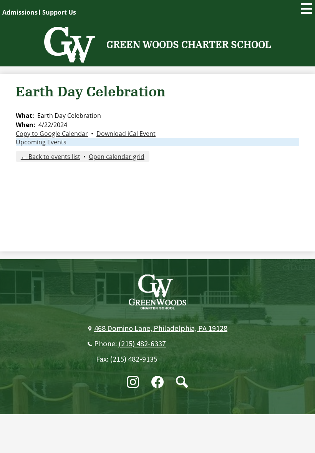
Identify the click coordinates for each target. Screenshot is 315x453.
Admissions (20, 12)
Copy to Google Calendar (52, 133)
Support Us (59, 12)
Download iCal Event (126, 133)
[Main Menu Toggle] (306, 8)
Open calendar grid (116, 156)
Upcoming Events (41, 142)
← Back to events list (50, 156)
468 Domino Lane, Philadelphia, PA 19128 (160, 328)
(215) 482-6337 (142, 344)
